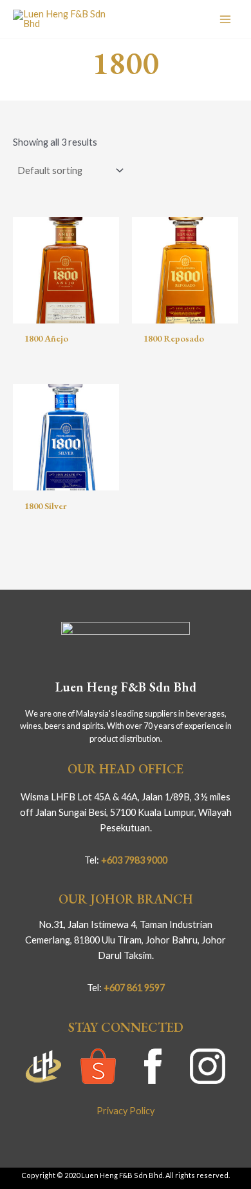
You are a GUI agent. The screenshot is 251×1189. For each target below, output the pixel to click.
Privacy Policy (125, 1110)
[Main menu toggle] (225, 19)
